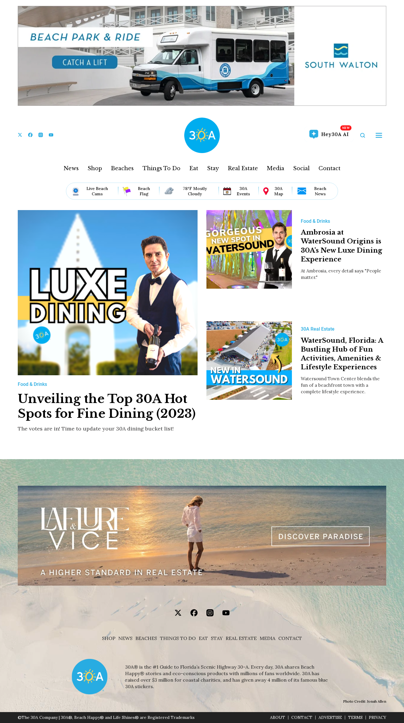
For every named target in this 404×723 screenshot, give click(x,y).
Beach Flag (144, 191)
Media (275, 168)
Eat (193, 168)
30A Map (278, 191)
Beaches (122, 168)
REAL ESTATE (241, 638)
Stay (213, 168)
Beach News (320, 191)
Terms (355, 717)
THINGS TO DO (178, 638)
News (71, 168)
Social (301, 168)
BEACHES (146, 638)
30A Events (243, 191)
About (277, 717)
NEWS (125, 638)
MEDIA (267, 638)
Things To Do (161, 168)
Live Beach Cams (97, 191)
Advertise (330, 717)
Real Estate (243, 168)
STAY (217, 638)
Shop (95, 168)
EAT (203, 638)
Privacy (377, 717)
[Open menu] (378, 135)
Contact (329, 168)
